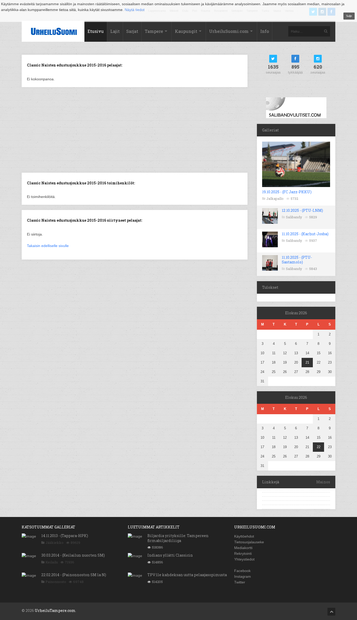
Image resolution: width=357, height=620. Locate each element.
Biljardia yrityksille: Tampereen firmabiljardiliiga (178, 538)
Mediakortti (243, 548)
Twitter (239, 582)
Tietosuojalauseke (249, 542)
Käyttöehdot (244, 536)
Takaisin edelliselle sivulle (48, 246)
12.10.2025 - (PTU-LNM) (302, 210)
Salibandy (294, 217)
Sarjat (132, 31)
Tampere (154, 31)
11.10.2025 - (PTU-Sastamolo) (297, 259)
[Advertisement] (135, 129)
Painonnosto (55, 581)
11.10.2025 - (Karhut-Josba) (305, 233)
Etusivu (96, 31)
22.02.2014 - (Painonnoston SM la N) (73, 574)
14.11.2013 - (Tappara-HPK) (64, 535)
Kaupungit (186, 31)
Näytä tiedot (135, 10)
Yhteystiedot (244, 559)
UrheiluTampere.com (55, 610)
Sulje (349, 15)
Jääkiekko (54, 542)
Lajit (115, 31)
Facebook (242, 571)
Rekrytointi (243, 553)
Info (264, 31)
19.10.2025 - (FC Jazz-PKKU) (287, 191)
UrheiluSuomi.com (229, 31)
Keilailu (51, 562)
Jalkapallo (275, 198)
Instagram (242, 576)
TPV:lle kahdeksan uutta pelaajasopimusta (187, 574)
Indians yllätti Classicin (170, 555)
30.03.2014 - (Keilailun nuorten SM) (73, 555)
